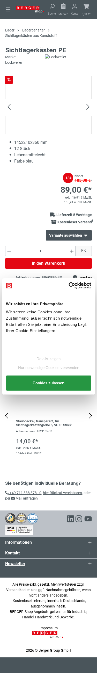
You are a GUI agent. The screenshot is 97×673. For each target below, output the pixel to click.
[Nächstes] (88, 107)
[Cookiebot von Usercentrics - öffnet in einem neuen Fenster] (69, 285)
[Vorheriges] (9, 107)
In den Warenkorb (48, 263)
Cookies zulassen (48, 383)
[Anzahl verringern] (9, 251)
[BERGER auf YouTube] (88, 519)
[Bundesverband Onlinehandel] (19, 529)
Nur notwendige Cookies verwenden (48, 367)
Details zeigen (48, 359)
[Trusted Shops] (10, 518)
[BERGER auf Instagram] (79, 519)
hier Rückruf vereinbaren (62, 493)
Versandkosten (18, 590)
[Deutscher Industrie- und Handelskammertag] (32, 518)
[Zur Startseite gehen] (30, 9)
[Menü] (8, 9)
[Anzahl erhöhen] (72, 251)
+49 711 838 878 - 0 (25, 493)
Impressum (49, 628)
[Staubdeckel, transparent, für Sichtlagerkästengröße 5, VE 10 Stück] (48, 413)
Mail (18, 498)
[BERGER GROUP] (48, 637)
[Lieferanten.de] (21, 518)
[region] (48, 416)
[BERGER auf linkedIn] (70, 519)
